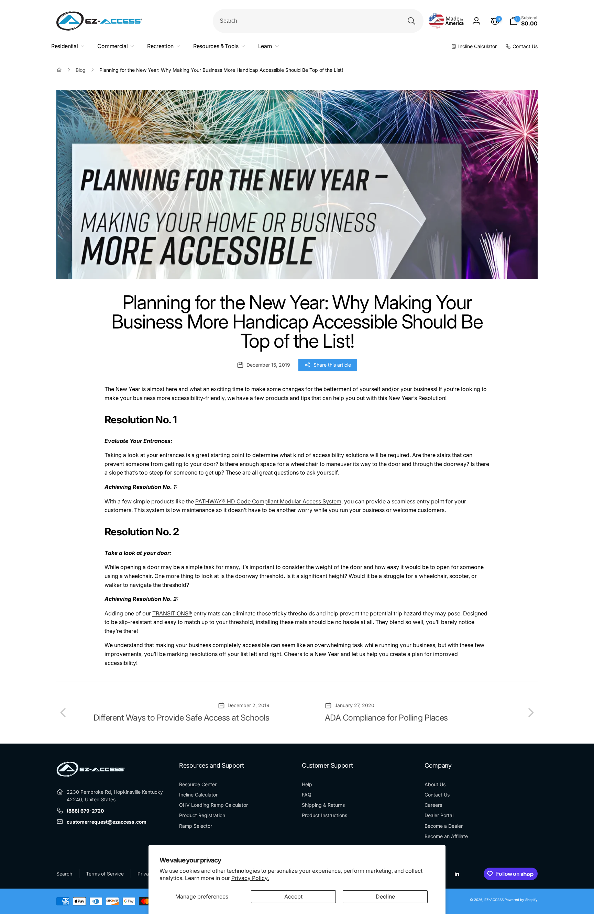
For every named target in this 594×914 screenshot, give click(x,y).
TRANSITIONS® (172, 613)
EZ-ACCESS (494, 900)
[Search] (411, 21)
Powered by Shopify (521, 900)
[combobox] (318, 21)
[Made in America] (446, 21)
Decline (385, 896)
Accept (293, 896)
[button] (523, 21)
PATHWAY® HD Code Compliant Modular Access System (268, 501)
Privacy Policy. (250, 877)
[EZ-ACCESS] (90, 774)
